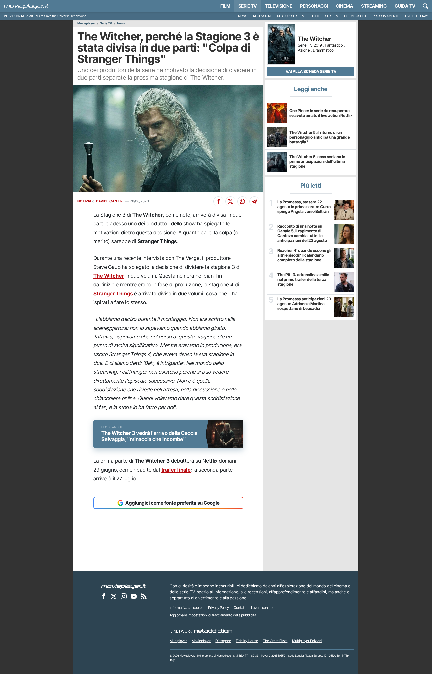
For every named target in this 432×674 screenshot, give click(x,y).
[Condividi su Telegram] (255, 201)
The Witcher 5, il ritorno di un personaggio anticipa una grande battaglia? (320, 137)
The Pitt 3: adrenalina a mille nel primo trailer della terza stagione (303, 279)
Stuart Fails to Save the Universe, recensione (55, 16)
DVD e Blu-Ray (416, 16)
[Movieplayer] (123, 585)
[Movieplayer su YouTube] (134, 596)
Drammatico (323, 50)
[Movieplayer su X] (114, 596)
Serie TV (247, 6)
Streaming (374, 6)
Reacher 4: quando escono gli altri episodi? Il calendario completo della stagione (305, 255)
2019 (318, 45)
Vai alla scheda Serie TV (311, 71)
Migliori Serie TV (290, 16)
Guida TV (405, 6)
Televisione (278, 6)
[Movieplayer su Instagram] (124, 596)
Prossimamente (386, 16)
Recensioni (262, 16)
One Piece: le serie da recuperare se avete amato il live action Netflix (321, 113)
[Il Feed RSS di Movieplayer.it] (144, 596)
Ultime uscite (355, 16)
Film (225, 6)
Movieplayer (86, 23)
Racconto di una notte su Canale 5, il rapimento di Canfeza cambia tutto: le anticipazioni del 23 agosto (302, 233)
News (242, 16)
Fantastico (334, 45)
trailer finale (176, 470)
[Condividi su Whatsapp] (243, 201)
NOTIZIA (85, 201)
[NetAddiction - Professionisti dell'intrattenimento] (213, 631)
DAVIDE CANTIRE (110, 201)
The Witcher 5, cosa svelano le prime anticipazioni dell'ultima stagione (317, 161)
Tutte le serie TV (324, 16)
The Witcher (109, 276)
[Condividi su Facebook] (219, 201)
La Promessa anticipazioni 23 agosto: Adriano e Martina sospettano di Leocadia (304, 304)
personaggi (314, 6)
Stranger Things (113, 293)
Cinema (344, 6)
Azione (304, 50)
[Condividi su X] (231, 201)
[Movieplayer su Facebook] (104, 596)
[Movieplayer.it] (26, 6)
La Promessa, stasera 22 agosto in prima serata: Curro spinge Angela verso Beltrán (304, 207)
